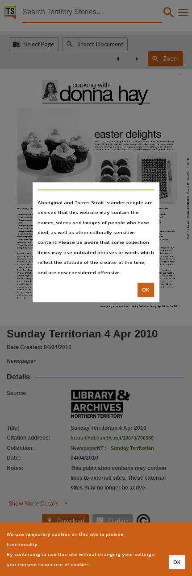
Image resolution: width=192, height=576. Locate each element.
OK (146, 290)
